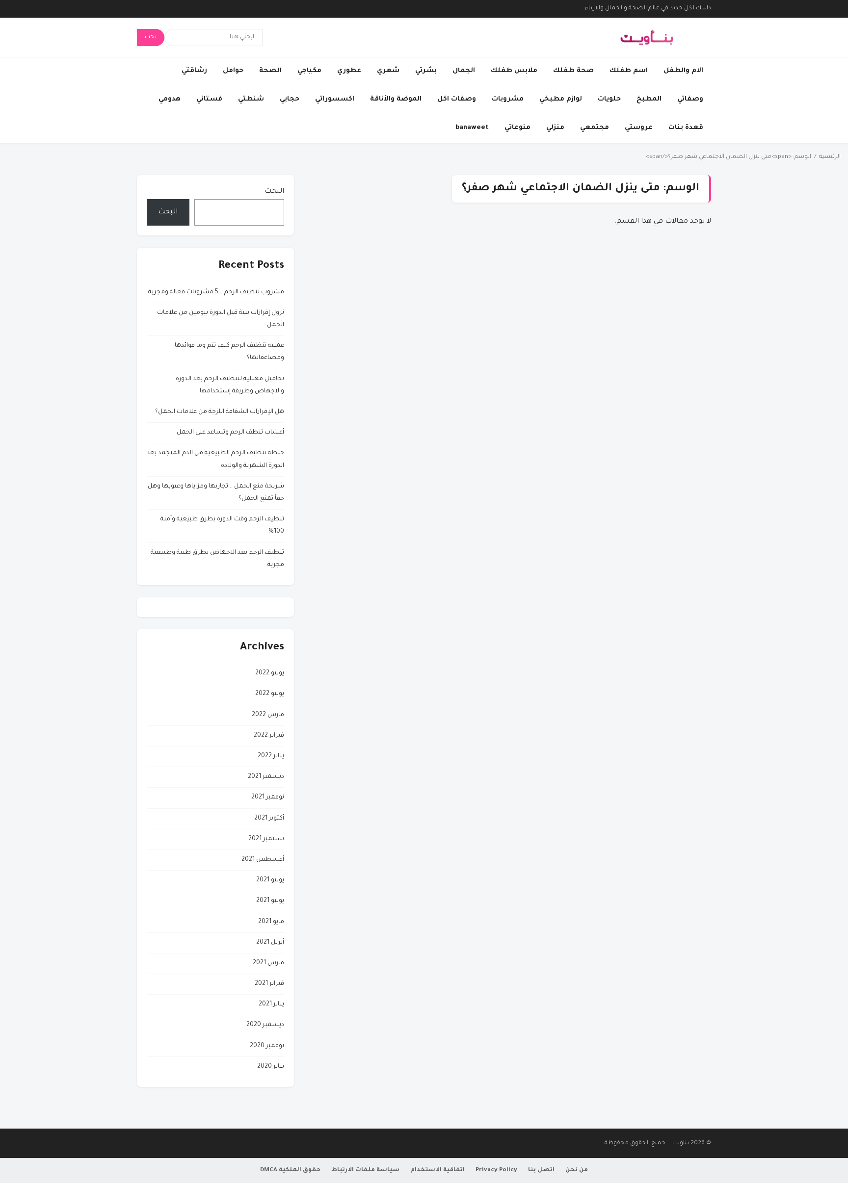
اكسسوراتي (334, 99)
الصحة (270, 71)
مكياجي (309, 71)
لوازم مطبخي (560, 99)
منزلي (555, 127)
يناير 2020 (270, 1066)
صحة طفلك (573, 71)
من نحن (576, 1170)
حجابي (289, 99)
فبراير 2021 (269, 983)
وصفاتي (690, 99)
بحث (151, 37)
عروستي (639, 127)
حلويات (609, 99)
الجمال (463, 71)
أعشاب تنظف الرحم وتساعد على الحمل (230, 432)
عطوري (349, 71)
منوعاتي (517, 127)
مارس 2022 (268, 715)
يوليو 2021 (270, 880)
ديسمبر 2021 (266, 776)
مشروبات (508, 99)
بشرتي (426, 71)
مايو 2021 (271, 922)
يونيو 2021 (270, 901)
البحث (274, 192)
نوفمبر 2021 (267, 797)
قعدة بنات (685, 127)
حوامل (233, 71)
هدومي (170, 99)
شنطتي (251, 99)
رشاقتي (194, 71)
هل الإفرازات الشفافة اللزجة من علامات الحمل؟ (219, 412)
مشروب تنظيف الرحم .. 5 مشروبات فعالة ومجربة (216, 292)
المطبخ (649, 99)
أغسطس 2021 (262, 859)
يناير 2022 (271, 756)
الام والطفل (683, 71)
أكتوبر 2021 (269, 818)
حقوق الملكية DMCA (290, 1170)
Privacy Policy (496, 1170)
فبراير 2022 (269, 735)
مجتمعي (594, 127)
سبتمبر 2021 (266, 839)
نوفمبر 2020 (267, 1046)
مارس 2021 (268, 963)
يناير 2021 (271, 1004)
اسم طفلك (629, 71)
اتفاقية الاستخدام (437, 1170)
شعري (388, 71)
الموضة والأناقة (396, 99)
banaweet (472, 127)
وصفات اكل (456, 99)
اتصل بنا (541, 1170)
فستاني (209, 99)
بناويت (680, 1143)
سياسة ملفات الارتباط (365, 1170)
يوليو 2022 (269, 673)
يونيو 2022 (269, 694)
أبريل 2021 (270, 942)
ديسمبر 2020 (265, 1025)
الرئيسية (830, 157)
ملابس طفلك (514, 71)
